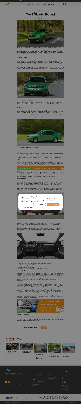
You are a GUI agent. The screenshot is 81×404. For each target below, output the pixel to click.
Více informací (35, 201)
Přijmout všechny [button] (53, 204)
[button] (27, 207)
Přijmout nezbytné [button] (39, 204)
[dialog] (40, 202)
